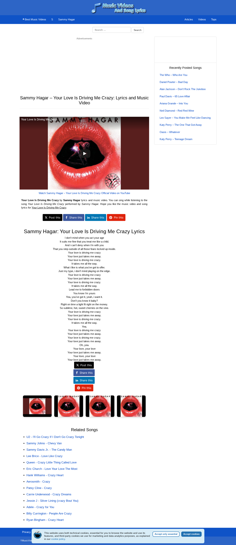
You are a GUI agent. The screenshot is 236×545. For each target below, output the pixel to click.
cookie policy (58, 539)
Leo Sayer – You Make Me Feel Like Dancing (185, 117)
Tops (213, 19)
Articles (189, 19)
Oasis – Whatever (170, 132)
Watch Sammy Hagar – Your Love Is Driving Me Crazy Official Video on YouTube (84, 193)
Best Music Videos (35, 19)
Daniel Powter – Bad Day (174, 82)
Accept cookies (191, 534)
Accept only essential (166, 534)
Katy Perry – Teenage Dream (176, 139)
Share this (75, 217)
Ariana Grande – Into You (174, 103)
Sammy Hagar (66, 19)
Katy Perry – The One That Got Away (181, 124)
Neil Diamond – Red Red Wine (177, 110)
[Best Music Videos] (118, 7)
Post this (54, 217)
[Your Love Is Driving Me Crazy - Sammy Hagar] (37, 406)
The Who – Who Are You (173, 74)
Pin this (118, 217)
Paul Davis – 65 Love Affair (175, 96)
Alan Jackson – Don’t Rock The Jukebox (183, 89)
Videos (202, 19)
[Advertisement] (84, 64)
